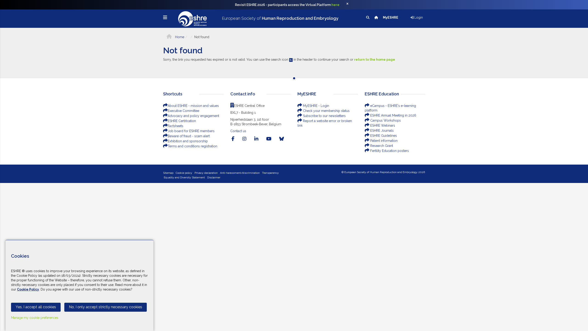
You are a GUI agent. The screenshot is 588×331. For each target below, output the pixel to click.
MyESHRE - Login (315, 106)
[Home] (376, 17)
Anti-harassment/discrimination (240, 172)
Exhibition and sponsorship (188, 141)
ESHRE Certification (182, 121)
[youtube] (268, 139)
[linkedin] (256, 139)
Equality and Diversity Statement (184, 177)
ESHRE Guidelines (383, 135)
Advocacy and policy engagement (193, 116)
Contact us (238, 131)
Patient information (383, 141)
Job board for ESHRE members (191, 131)
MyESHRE (391, 17)
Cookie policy (184, 172)
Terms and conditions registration (192, 146)
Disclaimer (213, 177)
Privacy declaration (206, 172)
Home (179, 37)
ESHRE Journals (381, 130)
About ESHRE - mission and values (193, 106)
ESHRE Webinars (382, 125)
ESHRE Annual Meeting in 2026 (392, 115)
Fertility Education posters (389, 151)
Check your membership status (326, 111)
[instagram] (244, 139)
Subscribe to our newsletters (324, 116)
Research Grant (381, 146)
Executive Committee (183, 111)
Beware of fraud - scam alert (189, 136)
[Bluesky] (281, 139)
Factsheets (175, 126)
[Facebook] (233, 139)
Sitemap (168, 172)
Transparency (270, 172)
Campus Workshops (385, 120)
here (335, 5)
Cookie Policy (28, 289)
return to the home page (374, 59)
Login (418, 17)
